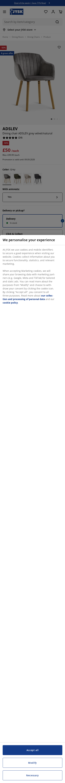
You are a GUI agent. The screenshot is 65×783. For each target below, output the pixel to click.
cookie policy (10, 302)
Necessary (32, 775)
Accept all (32, 750)
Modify (32, 762)
